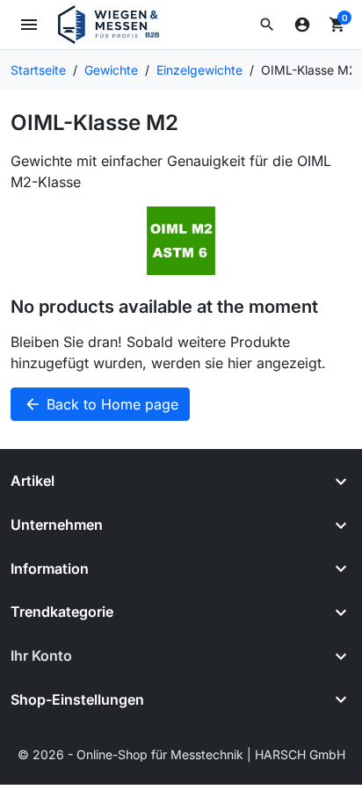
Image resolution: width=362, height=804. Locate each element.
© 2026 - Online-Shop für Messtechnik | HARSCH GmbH (181, 754)
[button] (267, 25)
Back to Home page (101, 404)
